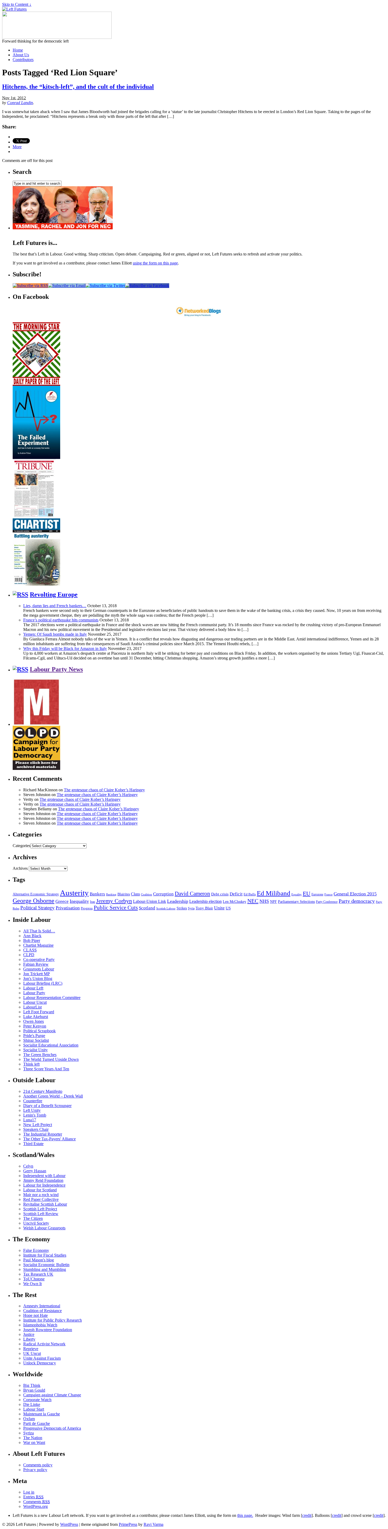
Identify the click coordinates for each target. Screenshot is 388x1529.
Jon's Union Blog (37, 978)
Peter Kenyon (34, 1026)
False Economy (36, 1250)
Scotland (147, 907)
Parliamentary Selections (296, 902)
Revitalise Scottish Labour (45, 1204)
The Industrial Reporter (42, 1134)
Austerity (74, 893)
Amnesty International (41, 1306)
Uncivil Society (36, 1223)
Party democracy (357, 901)
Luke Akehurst (35, 1016)
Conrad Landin (20, 102)
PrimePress (128, 1524)
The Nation (32, 1437)
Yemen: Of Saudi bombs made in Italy (55, 634)
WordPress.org (35, 1506)
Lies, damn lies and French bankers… (54, 605)
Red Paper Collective (41, 1199)
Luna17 (29, 1120)
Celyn (28, 1166)
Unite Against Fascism (42, 1358)
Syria (191, 908)
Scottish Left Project (40, 1209)
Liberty (29, 1339)
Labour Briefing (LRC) (42, 983)
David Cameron (192, 893)
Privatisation (68, 907)
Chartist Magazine (38, 945)
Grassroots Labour (38, 969)
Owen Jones (33, 1021)
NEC (252, 901)
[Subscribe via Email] (67, 285)
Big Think (31, 1385)
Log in (28, 1492)
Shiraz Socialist (36, 1040)
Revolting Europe (54, 594)
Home (18, 50)
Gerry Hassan (34, 1171)
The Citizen (33, 1218)
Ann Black (32, 935)
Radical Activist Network (44, 1344)
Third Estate (33, 1143)
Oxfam (29, 1418)
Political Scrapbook (39, 1031)
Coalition (146, 894)
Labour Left (33, 988)
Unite (219, 907)
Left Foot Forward (38, 1012)
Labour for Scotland (40, 1190)
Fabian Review (36, 964)
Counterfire (32, 1101)
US (228, 908)
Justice (28, 1334)
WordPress (69, 1524)
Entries (33, 1497)
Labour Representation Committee (52, 997)
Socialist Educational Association (50, 1045)
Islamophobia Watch (40, 1325)
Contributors (23, 59)
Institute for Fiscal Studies (44, 1255)
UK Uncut (32, 1353)
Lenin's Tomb (34, 1115)
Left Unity (32, 1110)
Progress (87, 908)
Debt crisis (220, 894)
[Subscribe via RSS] (30, 285)
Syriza (28, 1433)
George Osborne (33, 900)
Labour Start (33, 1409)
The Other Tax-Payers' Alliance (49, 1139)
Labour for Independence (44, 1185)
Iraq (92, 902)
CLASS (30, 950)
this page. (245, 1515)
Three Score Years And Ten (46, 1069)
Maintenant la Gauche (41, 1414)
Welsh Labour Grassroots (44, 1228)
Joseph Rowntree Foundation (47, 1329)
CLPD (28, 954)
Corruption (163, 893)
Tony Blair (204, 908)
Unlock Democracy (39, 1363)
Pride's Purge (34, 1035)
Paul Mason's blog (38, 1260)
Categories (21, 845)
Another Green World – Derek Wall (53, 1096)
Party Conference (327, 902)
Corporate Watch (37, 1399)
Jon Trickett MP (36, 974)
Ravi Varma (153, 1524)
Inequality (79, 901)
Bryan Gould (34, 1390)
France (328, 894)
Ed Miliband (273, 893)
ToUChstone (34, 1279)
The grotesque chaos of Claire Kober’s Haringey (104, 790)
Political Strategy (37, 907)
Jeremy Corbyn (114, 901)
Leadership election (205, 901)
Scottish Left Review (40, 1213)
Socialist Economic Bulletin (46, 1264)
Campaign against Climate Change (52, 1395)
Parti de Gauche (36, 1423)
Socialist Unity (35, 1050)
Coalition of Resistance (42, 1310)
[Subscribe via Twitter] (105, 285)
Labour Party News (56, 669)
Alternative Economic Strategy (36, 894)
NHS (264, 901)
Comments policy (38, 1465)
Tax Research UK (38, 1274)
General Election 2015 (355, 893)
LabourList (32, 1007)
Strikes (182, 908)
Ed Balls (250, 894)
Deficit (236, 893)
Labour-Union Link (149, 901)
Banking (111, 894)
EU (306, 893)
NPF (273, 902)
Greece (62, 901)
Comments (36, 1501)
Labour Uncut (35, 1002)
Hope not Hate (35, 1315)
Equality (296, 894)
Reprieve (30, 1348)
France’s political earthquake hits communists (60, 620)
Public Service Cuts (116, 907)
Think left (31, 1064)
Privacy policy (35, 1469)
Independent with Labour (44, 1175)
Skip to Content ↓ (16, 4)
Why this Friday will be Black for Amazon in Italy (65, 648)
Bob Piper (31, 940)
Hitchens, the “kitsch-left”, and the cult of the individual (78, 86)
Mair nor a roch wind (41, 1194)
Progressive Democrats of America (52, 1428)
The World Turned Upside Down (51, 1059)
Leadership (177, 901)
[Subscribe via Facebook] (147, 285)
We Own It (32, 1283)
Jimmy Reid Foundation (43, 1180)
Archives (20, 868)
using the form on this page (155, 263)
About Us (21, 55)
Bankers (97, 893)
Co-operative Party (39, 959)
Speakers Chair (36, 1129)
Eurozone (317, 894)
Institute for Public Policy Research (52, 1320)
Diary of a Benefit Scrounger (47, 1105)
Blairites (123, 894)
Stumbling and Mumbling (44, 1269)
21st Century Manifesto (42, 1091)
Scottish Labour (166, 908)
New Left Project (37, 1124)
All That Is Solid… (39, 931)
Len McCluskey (234, 902)
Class (135, 894)
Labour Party (34, 993)
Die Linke (31, 1404)
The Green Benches (39, 1054)
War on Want (34, 1442)
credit (306, 1515)
